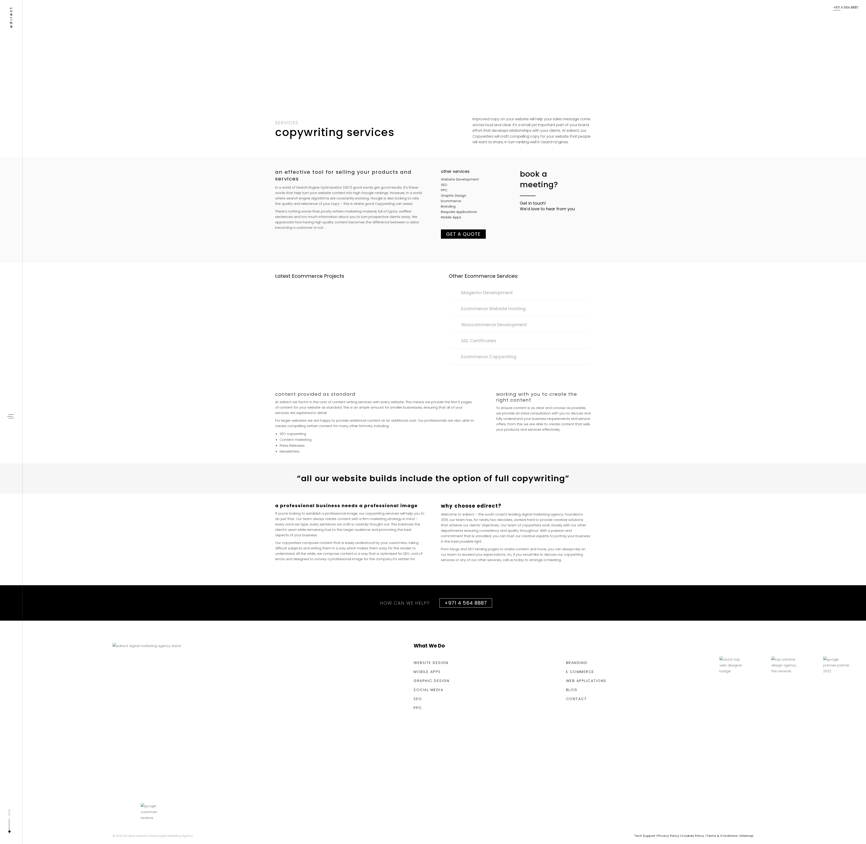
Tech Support (644, 836)
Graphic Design (453, 195)
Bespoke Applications (459, 211)
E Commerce (580, 672)
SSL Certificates (478, 341)
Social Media (428, 690)
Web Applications (586, 681)
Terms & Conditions (722, 836)
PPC (444, 190)
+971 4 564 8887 (845, 7)
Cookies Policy (693, 836)
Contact (576, 699)
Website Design (431, 663)
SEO (444, 184)
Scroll (9, 812)
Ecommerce (451, 201)
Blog (572, 690)
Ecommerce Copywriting (488, 357)
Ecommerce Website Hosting (493, 308)
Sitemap (746, 836)
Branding (448, 206)
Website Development (460, 179)
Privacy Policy (668, 836)
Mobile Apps (451, 217)
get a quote (463, 234)
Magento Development (487, 292)
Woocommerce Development (494, 324)
